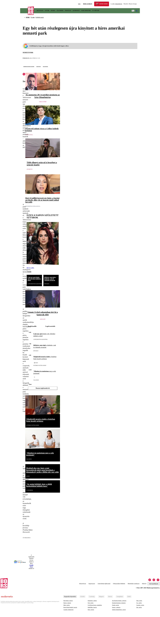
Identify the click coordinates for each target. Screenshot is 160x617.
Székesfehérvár (117, 4)
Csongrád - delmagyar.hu (68, 609)
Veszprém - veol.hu (140, 605)
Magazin (101, 596)
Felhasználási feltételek (119, 583)
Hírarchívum (82, 583)
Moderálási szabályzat (133, 583)
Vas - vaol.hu (139, 602)
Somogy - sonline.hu (116, 607)
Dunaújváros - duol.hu (92, 600)
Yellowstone (45, 66)
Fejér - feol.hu (90, 602)
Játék (79, 4)
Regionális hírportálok (70, 596)
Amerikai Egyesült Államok (28, 66)
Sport (53, 10)
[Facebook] (158, 580)
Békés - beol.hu (67, 605)
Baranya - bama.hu (67, 602)
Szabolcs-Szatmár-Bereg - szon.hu (119, 609)
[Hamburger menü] (24, 10)
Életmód (60, 10)
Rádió (129, 596)
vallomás (36, 380)
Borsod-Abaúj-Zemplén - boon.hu (70, 607)
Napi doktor (86, 10)
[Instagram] (154, 580)
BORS (28, 17)
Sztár (47, 10)
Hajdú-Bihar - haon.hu (92, 607)
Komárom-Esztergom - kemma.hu (119, 602)
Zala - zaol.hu (139, 607)
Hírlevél (144, 583)
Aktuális (40, 10)
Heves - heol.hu (91, 609)
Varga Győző (42, 101)
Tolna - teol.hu (139, 600)
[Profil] (136, 10)
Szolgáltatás (120, 596)
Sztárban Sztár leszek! (39, 365)
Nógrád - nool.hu (115, 605)
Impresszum (92, 583)
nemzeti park (28, 52)
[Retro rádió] (98, 4)
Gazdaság (91, 596)
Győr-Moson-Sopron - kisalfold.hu (95, 605)
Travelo (68, 10)
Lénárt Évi (29, 169)
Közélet (82, 596)
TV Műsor (95, 10)
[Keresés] (133, 11)
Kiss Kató (42, 319)
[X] (24, 74)
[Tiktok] (149, 580)
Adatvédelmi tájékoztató (104, 583)
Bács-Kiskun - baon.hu (68, 600)
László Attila (29, 134)
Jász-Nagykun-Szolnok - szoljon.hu (119, 600)
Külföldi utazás (40, 17)
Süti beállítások (153, 584)
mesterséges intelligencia (32, 206)
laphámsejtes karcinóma (35, 283)
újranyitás (38, 66)
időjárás (46, 283)
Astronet (76, 10)
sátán (28, 476)
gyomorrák (29, 490)
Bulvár (110, 596)
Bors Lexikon (87, 4)
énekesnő (29, 271)
